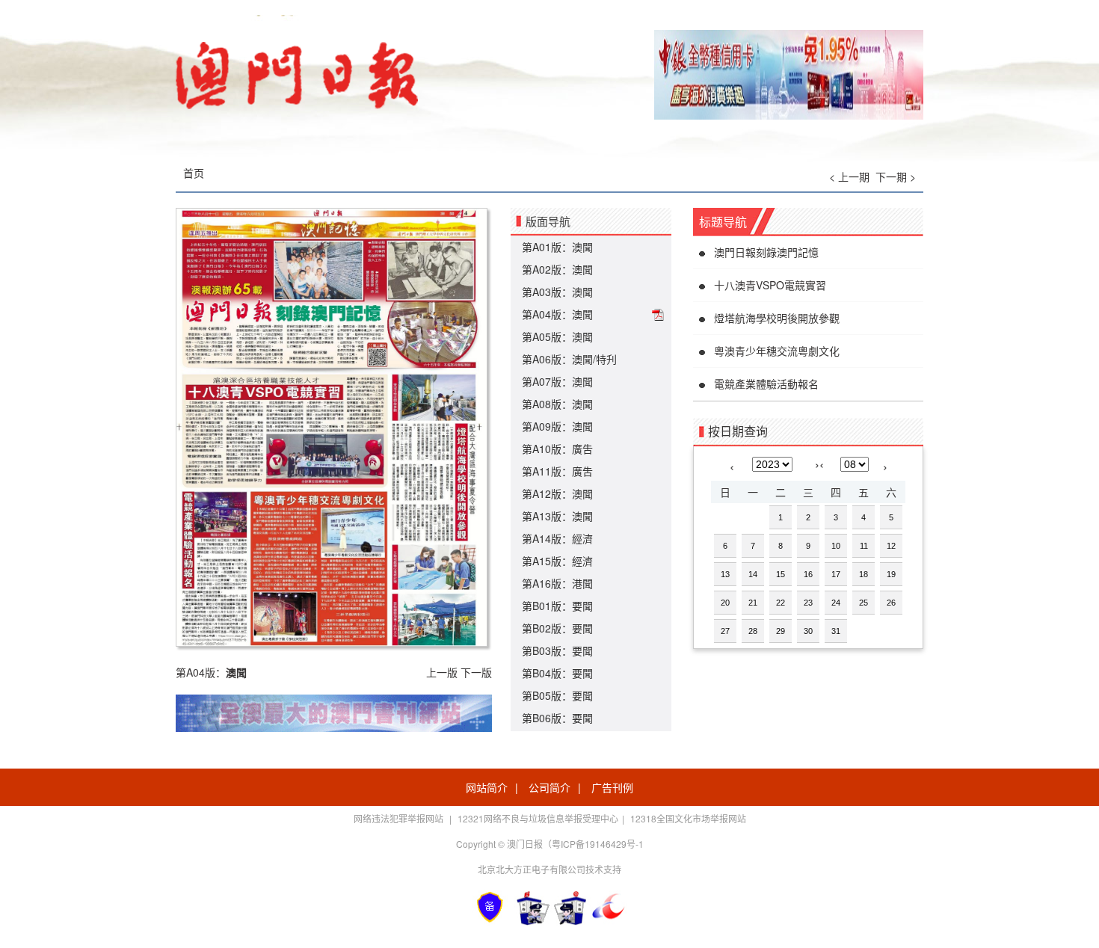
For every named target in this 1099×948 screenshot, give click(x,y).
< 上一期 (849, 176)
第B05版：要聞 (557, 695)
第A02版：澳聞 (557, 269)
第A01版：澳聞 (557, 246)
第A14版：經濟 (557, 538)
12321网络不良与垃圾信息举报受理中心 (538, 818)
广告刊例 (612, 787)
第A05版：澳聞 (557, 336)
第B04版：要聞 (557, 672)
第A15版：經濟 (557, 560)
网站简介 (487, 787)
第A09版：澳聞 (557, 426)
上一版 (442, 672)
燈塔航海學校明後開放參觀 (777, 317)
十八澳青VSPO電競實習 (770, 284)
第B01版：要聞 (557, 605)
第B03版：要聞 (557, 650)
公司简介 (549, 787)
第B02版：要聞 (557, 628)
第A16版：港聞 (557, 583)
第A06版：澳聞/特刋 (569, 358)
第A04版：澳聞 (557, 314)
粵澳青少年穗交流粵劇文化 (777, 350)
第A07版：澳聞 (557, 381)
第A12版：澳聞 (557, 493)
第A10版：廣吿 (557, 448)
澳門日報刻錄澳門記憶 (766, 251)
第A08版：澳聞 (557, 403)
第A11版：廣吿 (557, 471)
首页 (193, 172)
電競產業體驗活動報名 (766, 383)
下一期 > (895, 176)
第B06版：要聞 (557, 717)
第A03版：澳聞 (557, 291)
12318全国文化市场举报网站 (688, 818)
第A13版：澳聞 (557, 515)
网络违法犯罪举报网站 (400, 818)
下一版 (476, 672)
